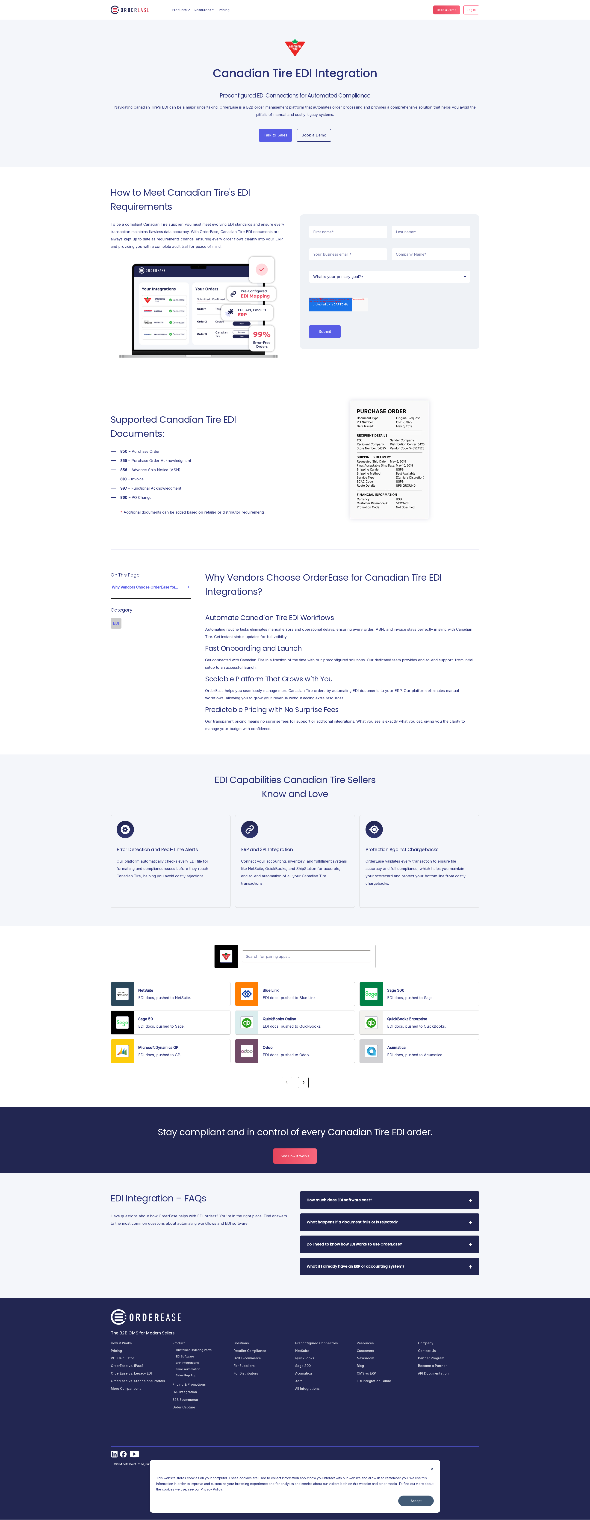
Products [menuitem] (179, 10)
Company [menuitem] (425, 1343)
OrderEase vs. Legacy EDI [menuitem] (131, 1373)
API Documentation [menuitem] (433, 1373)
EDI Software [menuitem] (185, 1356)
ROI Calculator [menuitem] (122, 1358)
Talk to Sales (275, 135)
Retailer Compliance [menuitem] (250, 1351)
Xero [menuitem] (299, 1381)
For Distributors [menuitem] (246, 1373)
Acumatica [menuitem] (303, 1373)
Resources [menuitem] (203, 10)
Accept (416, 1501)
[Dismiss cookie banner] (432, 1469)
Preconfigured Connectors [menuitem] (316, 1343)
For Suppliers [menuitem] (244, 1366)
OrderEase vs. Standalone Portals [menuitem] (138, 1381)
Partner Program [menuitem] (431, 1358)
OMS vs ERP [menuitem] (366, 1373)
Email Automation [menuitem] (188, 1369)
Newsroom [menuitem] (365, 1358)
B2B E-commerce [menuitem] (247, 1358)
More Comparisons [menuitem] (126, 1388)
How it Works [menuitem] (121, 1343)
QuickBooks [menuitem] (304, 1358)
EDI (116, 623)
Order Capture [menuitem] (183, 1407)
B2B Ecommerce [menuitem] (185, 1400)
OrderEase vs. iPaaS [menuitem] (127, 1366)
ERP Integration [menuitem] (184, 1392)
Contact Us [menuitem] (427, 1351)
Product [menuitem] (178, 1343)
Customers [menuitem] (365, 1351)
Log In (471, 10)
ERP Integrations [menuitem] (187, 1362)
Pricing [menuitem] (224, 10)
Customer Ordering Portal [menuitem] (194, 1350)
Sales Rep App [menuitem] (186, 1375)
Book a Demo (446, 10)
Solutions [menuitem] (241, 1343)
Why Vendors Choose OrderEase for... (145, 587)
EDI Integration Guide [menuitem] (374, 1381)
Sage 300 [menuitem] (303, 1366)
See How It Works (295, 1156)
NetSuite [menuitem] (302, 1351)
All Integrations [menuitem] (307, 1388)
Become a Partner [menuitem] (432, 1366)
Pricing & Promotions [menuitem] (189, 1384)
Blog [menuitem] (360, 1366)
